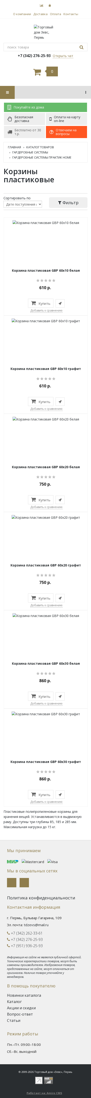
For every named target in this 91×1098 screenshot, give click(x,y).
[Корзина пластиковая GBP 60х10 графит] (46, 320)
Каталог (14, 1001)
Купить (44, 303)
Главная (14, 147)
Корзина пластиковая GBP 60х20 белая (46, 467)
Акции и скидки (21, 1007)
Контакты (70, 14)
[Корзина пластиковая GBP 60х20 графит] (46, 517)
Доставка (40, 14)
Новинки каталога (24, 995)
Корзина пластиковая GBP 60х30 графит (45, 761)
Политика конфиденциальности (41, 898)
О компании (22, 14)
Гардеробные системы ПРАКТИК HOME (41, 157)
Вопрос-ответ (20, 1014)
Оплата (55, 14)
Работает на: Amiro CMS (44, 1093)
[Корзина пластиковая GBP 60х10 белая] (46, 222)
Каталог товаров (40, 147)
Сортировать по (17, 198)
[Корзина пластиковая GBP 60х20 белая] (46, 419)
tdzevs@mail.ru (36, 924)
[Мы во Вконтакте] (11, 882)
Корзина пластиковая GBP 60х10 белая (46, 270)
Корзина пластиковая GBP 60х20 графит (45, 565)
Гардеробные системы (30, 152)
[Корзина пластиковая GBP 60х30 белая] (46, 615)
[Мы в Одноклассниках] (24, 882)
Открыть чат (63, 56)
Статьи (13, 1020)
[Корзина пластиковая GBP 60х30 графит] (46, 713)
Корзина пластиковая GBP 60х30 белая (46, 663)
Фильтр (70, 202)
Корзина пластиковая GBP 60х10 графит (45, 368)
